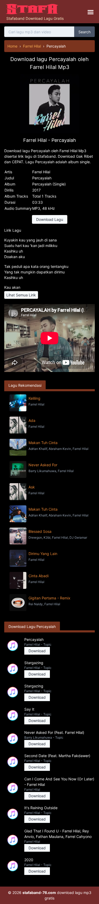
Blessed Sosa (40, 531)
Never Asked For (43, 465)
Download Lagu (49, 219)
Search (84, 32)
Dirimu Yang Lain (43, 553)
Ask (32, 487)
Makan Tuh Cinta (43, 442)
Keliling (34, 398)
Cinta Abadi (39, 576)
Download (37, 651)
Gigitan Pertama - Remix (49, 598)
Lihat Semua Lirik (21, 295)
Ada (32, 420)
